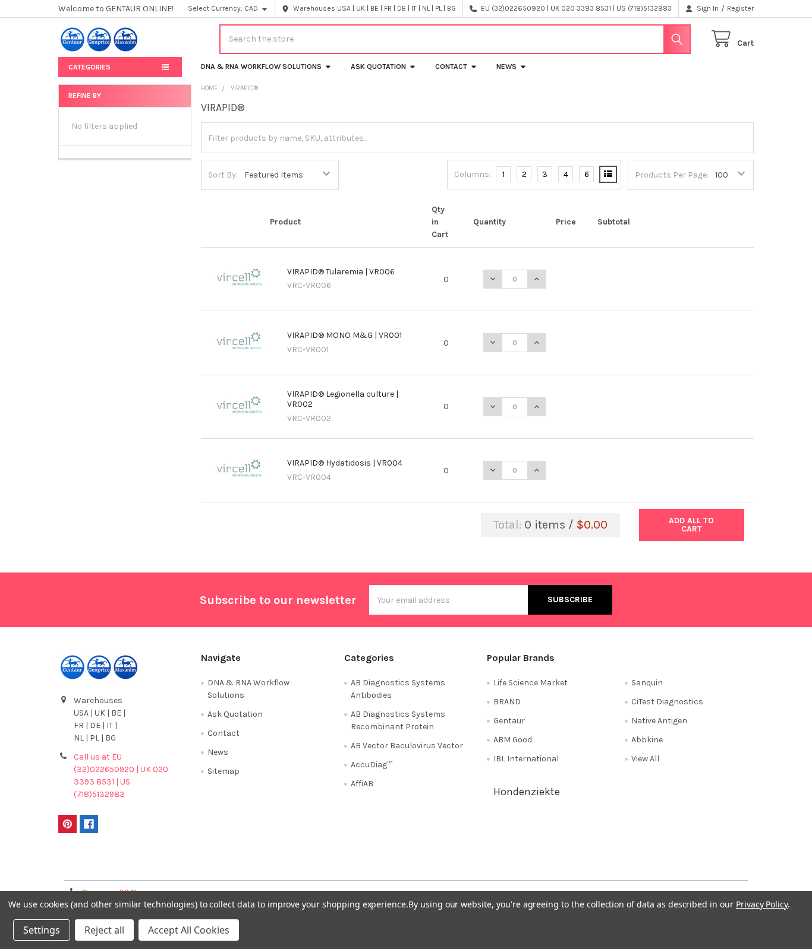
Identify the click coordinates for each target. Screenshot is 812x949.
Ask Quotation (378, 66)
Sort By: (223, 175)
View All (645, 759)
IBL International (526, 759)
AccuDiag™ (371, 765)
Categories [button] (89, 67)
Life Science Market (530, 683)
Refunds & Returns (492, 866)
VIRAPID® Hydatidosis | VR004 (344, 463)
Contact (451, 66)
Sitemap (223, 771)
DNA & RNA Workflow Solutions (261, 66)
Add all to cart (691, 524)
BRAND (507, 702)
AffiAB (362, 784)
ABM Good (512, 740)
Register (740, 8)
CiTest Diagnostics (667, 702)
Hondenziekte (526, 791)
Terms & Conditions (145, 866)
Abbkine (647, 740)
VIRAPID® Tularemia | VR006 (341, 272)
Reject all (104, 930)
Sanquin (647, 683)
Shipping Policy (319, 866)
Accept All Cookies (188, 930)
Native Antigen (659, 721)
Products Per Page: (672, 175)
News (506, 66)
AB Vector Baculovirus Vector (407, 746)
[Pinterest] (67, 824)
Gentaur (509, 721)
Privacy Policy (667, 866)
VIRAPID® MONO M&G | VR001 (344, 335)
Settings (41, 930)
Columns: (472, 174)
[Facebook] (89, 824)
